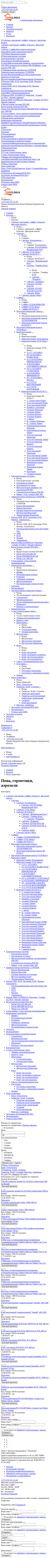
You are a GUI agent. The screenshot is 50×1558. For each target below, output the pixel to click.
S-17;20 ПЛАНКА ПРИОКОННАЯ (35, 360)
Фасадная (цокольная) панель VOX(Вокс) (29, 855)
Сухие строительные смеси (13, 155)
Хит (6, 1140)
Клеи (28, 159)
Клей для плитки (29, 652)
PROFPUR (8, 1155)
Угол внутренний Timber (37, 439)
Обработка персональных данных (21, 1473)
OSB (6, 93)
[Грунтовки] (27, 664)
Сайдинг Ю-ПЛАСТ (30, 254)
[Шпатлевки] (28, 623)
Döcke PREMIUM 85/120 (32, 109)
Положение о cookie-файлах (18, 1476)
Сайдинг (5, 49)
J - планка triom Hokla (36, 401)
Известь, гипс (22, 620)
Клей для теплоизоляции (32, 657)
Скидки (7, 1143)
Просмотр (5, 1200)
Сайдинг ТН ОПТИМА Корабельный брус (37, 248)
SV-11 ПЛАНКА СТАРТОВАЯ (34, 369)
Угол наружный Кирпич (37, 458)
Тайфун (7, 1160)
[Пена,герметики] (27, 678)
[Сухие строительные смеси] (36, 611)
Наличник (31, 471)
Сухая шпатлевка (29, 629)
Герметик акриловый (31, 693)
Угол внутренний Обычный (34, 436)
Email (3, 1427)
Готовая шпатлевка (30, 632)
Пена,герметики (8, 166)
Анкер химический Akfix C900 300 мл (18, 1210)
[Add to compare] (5, 1189)
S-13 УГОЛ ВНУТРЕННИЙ (34, 383)
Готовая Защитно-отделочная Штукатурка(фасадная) (29, 511)
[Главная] (10, 195)
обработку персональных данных (31, 1430)
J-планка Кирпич (34, 414)
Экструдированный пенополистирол (32, 602)
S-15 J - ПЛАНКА (34, 352)
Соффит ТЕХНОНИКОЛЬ (33, 304)
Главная (9, 24)
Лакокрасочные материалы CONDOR (17, 72)
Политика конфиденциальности (20, 1471)
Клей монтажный (29, 703)
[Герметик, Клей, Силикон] (40, 687)
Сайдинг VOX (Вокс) (31, 252)
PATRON (8, 1153)
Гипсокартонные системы (12, 58)
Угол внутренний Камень (33, 931)
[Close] (11, 200)
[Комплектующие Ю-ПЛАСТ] (48, 392)
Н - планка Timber (34, 423)
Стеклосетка (6, 143)
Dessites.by (21, 1505)
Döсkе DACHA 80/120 (11, 109)
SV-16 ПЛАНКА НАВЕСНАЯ (34, 356)
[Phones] (2, 197)
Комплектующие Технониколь (35, 339)
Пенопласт (20, 145)
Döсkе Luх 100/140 (24, 558)
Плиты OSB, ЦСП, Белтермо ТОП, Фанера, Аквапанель (26, 518)
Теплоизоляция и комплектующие (16, 141)
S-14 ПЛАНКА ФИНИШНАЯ (33, 374)
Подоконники (7, 180)
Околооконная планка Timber (34, 922)
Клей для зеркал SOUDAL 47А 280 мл (18, 1347)
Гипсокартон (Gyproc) (26, 485)
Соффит (12, 49)
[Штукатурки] (28, 634)
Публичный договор (15, 1469)
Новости (10, 31)
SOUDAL (8, 1158)
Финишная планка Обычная (34, 942)
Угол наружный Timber (37, 455)
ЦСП (10, 93)
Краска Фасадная (26, 74)
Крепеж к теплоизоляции (36, 145)
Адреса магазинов (9, 7)
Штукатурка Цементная (32, 643)
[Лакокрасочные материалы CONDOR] (45, 497)
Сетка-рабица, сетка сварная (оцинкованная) (20, 116)
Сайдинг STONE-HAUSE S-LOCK (34, 289)
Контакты (10, 36)
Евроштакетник (8, 150)
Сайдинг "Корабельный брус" (35, 814)
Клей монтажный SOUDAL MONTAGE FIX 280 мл (24, 1331)
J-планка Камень (34, 417)
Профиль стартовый (35, 407)
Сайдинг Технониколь (31, 240)
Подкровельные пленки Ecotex (29, 584)
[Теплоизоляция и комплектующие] (42, 591)
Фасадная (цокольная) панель (29, 311)
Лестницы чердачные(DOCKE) (14, 175)
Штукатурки (20, 159)
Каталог (9, 27)
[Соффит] (24, 298)
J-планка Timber (34, 412)
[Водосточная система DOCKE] (39, 547)
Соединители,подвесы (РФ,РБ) (21, 65)
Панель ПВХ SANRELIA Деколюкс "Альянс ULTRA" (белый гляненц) (27, 543)
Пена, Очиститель (9, 168)
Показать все (7, 1163)
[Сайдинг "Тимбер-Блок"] (28, 268)
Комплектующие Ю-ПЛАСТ (34, 391)
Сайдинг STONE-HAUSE (33, 823)
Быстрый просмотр (9, 1186)
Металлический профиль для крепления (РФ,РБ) (29, 488)
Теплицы (5, 132)
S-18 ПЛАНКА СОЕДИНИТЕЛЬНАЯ (37, 365)
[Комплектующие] (33, 332)
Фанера (16, 93)
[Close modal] (19, 1420)
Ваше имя (6, 1422)
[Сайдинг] (26, 234)
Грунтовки (23, 161)
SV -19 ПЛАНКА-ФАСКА (33, 883)
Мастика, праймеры (25, 705)
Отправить (6, 1433)
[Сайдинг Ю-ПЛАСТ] (40, 254)
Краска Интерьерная (10, 74)
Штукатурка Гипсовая (31, 641)
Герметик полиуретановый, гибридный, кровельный (34, 697)
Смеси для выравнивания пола (29, 661)
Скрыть (18, 1163)
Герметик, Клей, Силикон (28, 168)
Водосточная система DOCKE (14, 107)
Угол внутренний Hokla (37, 403)
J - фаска (30, 419)
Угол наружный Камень (37, 460)
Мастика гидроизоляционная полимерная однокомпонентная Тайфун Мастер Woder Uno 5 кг (23, 1292)
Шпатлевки (10, 159)
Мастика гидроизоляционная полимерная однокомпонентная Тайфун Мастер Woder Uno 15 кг (24, 1250)
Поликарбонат (7, 136)
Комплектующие (18, 54)
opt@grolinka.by (13, 757)
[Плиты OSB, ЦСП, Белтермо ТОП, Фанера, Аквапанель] (30, 520)
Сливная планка (34, 474)
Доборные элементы (25, 579)
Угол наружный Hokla (36, 405)
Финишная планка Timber (33, 945)
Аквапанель (24, 93)
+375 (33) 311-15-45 (9, 202)
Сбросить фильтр (29, 1125)
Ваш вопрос (6, 1550)
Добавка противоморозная (12, 157)
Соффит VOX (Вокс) (31, 307)
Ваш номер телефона (11, 1424)
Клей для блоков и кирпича (34, 655)
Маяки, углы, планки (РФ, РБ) (29, 494)
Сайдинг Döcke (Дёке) (31, 295)
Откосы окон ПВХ (9, 184)
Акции (7, 1145)
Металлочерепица (18, 125)
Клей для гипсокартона (32, 659)
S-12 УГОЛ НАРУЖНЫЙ (33, 388)
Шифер (4, 123)
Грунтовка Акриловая (31, 671)
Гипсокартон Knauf (9, 61)
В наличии (9, 1128)
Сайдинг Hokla (33, 293)
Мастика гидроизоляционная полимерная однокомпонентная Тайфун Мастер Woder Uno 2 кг (23, 1271)
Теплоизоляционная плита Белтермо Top (29, 986)
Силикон (25, 700)
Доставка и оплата (14, 29)
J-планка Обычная (35, 410)
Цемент (31, 161)
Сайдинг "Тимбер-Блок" (37, 265)
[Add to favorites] (2, 1189)
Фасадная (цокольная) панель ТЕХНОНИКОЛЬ (34, 319)
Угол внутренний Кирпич (33, 929)
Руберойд (32, 123)
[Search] (5, 197)
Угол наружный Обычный (34, 452)
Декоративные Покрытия (32, 79)
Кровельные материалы (11, 120)
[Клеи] (22, 646)
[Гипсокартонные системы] (35, 476)
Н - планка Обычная (35, 421)
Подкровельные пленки (17, 123)
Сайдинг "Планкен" (36, 278)
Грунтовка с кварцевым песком (35, 673)
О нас (8, 34)
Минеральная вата (20, 143)
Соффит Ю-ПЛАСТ (30, 309)
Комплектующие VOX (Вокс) (35, 341)
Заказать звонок (8, 12)
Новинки (8, 1148)
